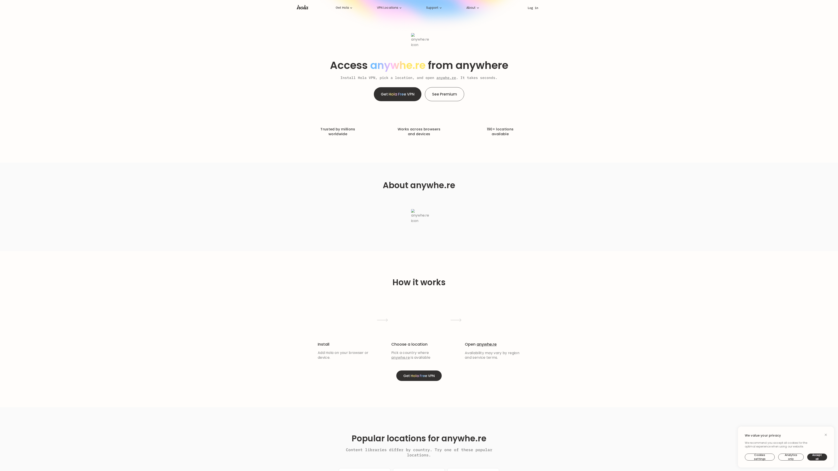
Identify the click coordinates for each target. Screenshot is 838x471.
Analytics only (791, 457)
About (471, 8)
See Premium (444, 94)
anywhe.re (446, 77)
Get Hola (342, 8)
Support (432, 8)
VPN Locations (387, 8)
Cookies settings (760, 457)
